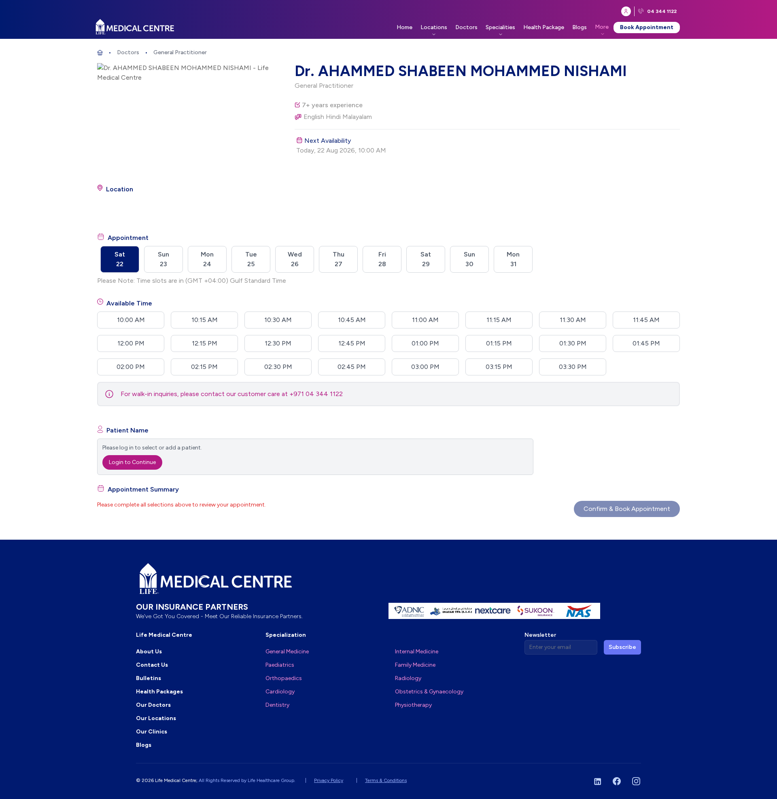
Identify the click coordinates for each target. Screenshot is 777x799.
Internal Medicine (416, 651)
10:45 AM (352, 320)
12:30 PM (278, 343)
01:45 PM (646, 343)
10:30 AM (278, 320)
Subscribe (622, 647)
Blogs (579, 27)
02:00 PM (131, 367)
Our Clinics (151, 731)
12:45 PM (351, 343)
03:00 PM (425, 367)
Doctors (466, 27)
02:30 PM (278, 367)
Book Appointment (646, 27)
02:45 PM (352, 367)
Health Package (543, 27)
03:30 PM (573, 367)
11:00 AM (425, 320)
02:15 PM (204, 367)
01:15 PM (499, 343)
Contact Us (152, 664)
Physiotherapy (413, 705)
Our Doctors (153, 705)
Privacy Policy (328, 780)
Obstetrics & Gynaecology (429, 691)
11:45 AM (646, 320)
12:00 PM (130, 343)
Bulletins (148, 678)
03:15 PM (499, 367)
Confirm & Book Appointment (627, 509)
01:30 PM (572, 343)
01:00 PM (425, 343)
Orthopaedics (283, 678)
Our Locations (156, 718)
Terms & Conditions (386, 780)
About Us (149, 651)
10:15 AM (204, 320)
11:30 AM (573, 320)
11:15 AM (499, 320)
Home (404, 27)
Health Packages (159, 691)
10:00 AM (131, 320)
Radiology (408, 678)
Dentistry (277, 705)
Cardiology (280, 691)
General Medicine (287, 651)
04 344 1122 (662, 11)
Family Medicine (415, 664)
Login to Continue (132, 462)
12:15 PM (204, 343)
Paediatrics (279, 664)
